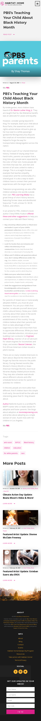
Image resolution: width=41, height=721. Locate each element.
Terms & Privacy (20, 660)
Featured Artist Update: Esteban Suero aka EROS (20, 573)
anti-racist (8, 442)
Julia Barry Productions (22, 616)
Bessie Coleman (25, 344)
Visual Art (6, 491)
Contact (21, 645)
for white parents (11, 453)
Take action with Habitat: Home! (20, 657)
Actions (25, 488)
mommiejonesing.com (28, 412)
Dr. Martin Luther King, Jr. (22, 110)
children (7, 448)
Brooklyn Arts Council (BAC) (21, 626)
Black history (29, 442)
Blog (20, 641)
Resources (20, 654)
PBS (7, 87)
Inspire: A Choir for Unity (20, 628)
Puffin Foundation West (28, 620)
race (22, 453)
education (17, 448)
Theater (5, 531)
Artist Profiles (30, 488)
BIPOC (17, 442)
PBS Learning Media (20, 194)
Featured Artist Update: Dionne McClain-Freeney (20, 536)
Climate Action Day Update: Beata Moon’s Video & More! (18, 496)
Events (20, 648)
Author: (6, 404)
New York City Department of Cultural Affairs (24, 624)
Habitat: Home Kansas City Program (20, 651)
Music (23, 83)
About (20, 638)
